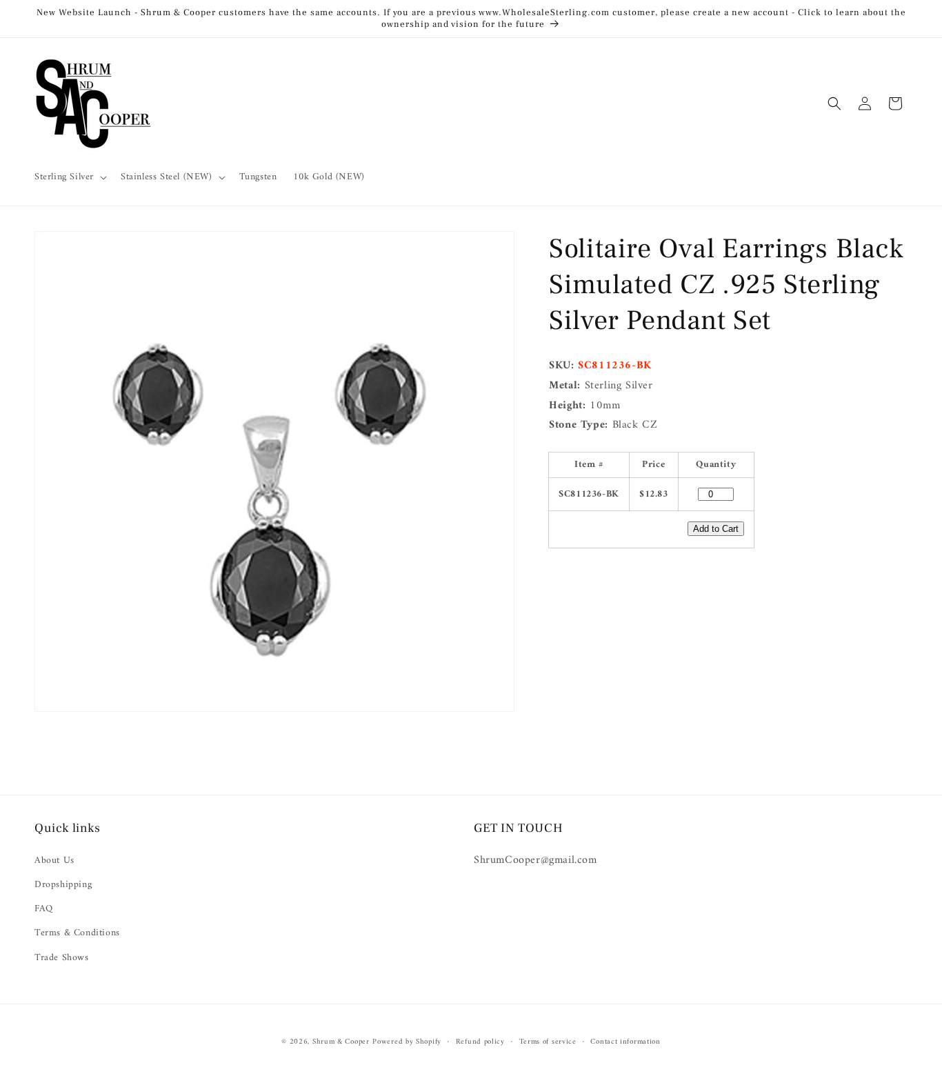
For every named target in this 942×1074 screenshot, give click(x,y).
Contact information (625, 1042)
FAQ (43, 908)
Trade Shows (61, 957)
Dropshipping (63, 884)
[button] (69, 177)
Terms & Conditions (77, 933)
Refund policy (480, 1042)
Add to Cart (716, 529)
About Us (54, 859)
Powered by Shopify (406, 1041)
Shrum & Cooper (341, 1041)
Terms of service (548, 1042)
